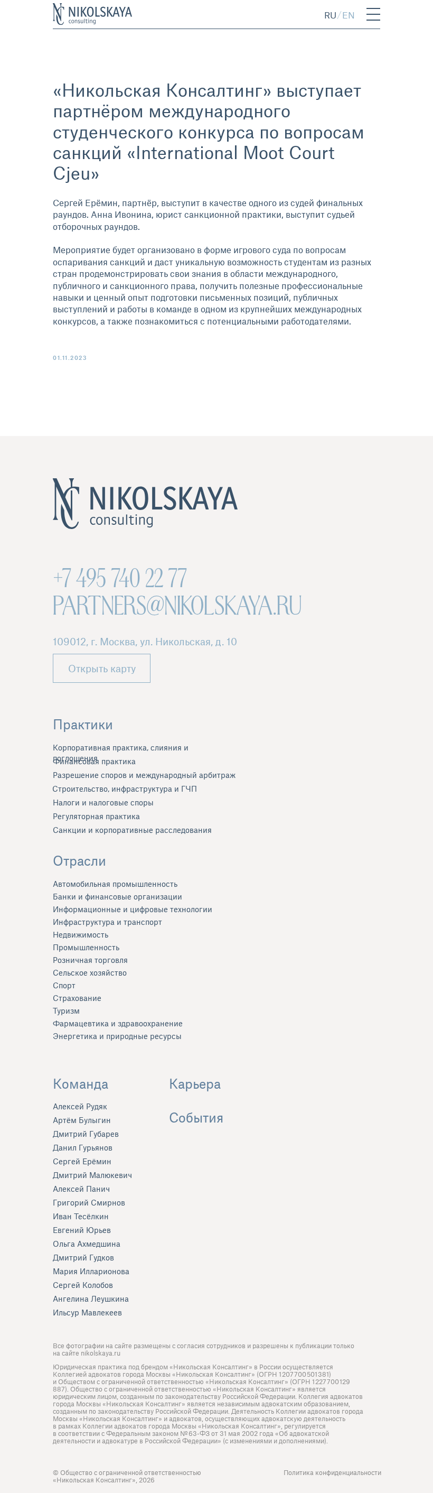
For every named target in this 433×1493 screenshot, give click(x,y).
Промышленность (86, 947)
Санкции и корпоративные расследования (132, 829)
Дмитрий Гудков (83, 1257)
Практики (83, 724)
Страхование (77, 998)
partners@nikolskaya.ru (177, 605)
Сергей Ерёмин (82, 1161)
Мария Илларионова (91, 1271)
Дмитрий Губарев (86, 1133)
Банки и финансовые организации (117, 896)
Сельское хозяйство (90, 972)
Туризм (66, 1010)
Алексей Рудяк (80, 1106)
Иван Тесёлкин (81, 1216)
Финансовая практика (94, 761)
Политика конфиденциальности (332, 1472)
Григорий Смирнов (89, 1202)
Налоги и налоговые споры (103, 802)
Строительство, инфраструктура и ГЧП (124, 788)
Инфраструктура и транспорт (107, 921)
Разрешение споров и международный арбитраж (144, 775)
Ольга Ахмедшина (86, 1243)
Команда (80, 1083)
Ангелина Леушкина (91, 1298)
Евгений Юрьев (82, 1230)
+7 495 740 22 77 (120, 578)
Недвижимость (80, 934)
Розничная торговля (90, 960)
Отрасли (79, 860)
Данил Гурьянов (82, 1147)
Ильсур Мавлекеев (87, 1312)
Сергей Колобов (83, 1285)
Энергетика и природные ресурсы (117, 1036)
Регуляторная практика (96, 816)
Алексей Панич (81, 1188)
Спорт (64, 985)
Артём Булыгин (82, 1120)
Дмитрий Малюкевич (92, 1175)
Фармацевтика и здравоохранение (118, 1023)
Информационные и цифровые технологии (132, 909)
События (196, 1117)
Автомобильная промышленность (115, 883)
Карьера (195, 1083)
